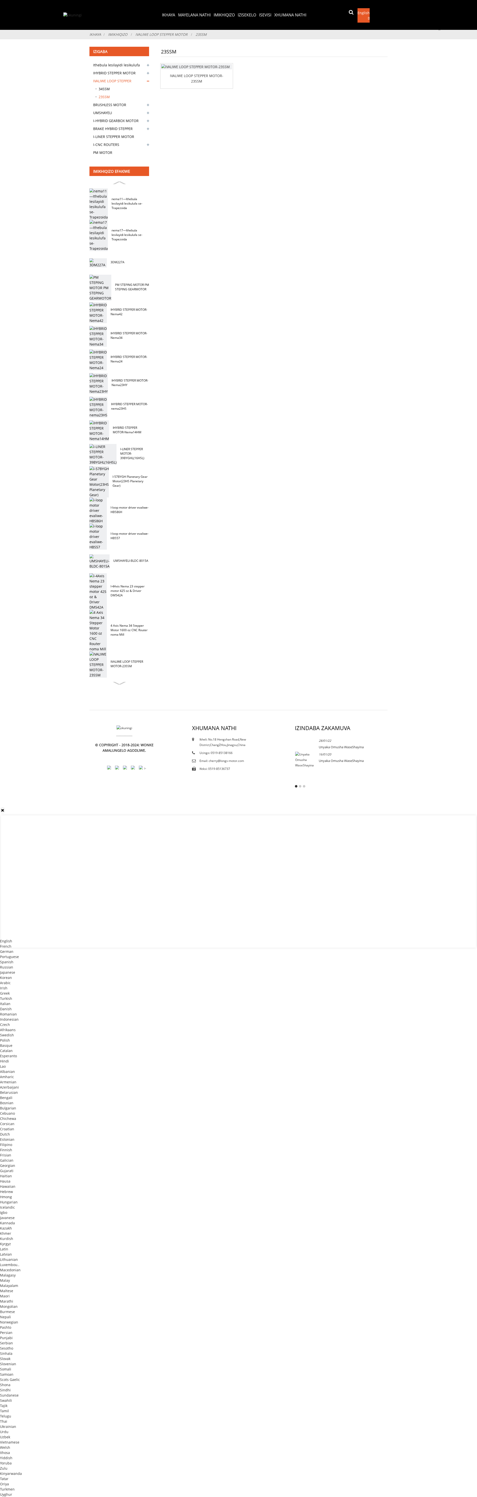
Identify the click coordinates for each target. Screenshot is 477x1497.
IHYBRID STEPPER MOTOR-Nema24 (129, 359)
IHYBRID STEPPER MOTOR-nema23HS (129, 406)
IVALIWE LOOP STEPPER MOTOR (161, 34)
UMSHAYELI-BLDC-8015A (130, 561)
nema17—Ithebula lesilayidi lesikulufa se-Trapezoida (127, 234)
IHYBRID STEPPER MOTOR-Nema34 (129, 335)
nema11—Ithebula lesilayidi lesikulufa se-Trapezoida (127, 203)
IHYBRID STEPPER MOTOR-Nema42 (129, 312)
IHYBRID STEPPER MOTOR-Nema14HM (127, 430)
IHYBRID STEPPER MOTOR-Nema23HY (130, 382)
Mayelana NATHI (194, 15)
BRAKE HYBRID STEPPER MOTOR (113, 129)
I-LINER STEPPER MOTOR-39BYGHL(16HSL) (132, 453)
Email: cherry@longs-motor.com (221, 761)
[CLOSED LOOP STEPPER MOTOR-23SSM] (196, 66)
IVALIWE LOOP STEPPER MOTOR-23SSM (127, 664)
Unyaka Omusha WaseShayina (341, 747)
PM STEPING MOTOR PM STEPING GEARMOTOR (132, 287)
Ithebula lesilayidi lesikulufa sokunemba (116, 66)
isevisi (265, 15)
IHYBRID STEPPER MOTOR (114, 73)
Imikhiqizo (224, 15)
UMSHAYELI (102, 112)
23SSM (201, 34)
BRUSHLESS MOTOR (109, 104)
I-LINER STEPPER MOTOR (113, 136)
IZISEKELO (247, 15)
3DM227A (117, 262)
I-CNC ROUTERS (106, 144)
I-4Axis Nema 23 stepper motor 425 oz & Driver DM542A (128, 590)
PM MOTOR (102, 152)
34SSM (104, 89)
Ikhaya (168, 15)
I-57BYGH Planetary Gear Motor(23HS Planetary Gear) (130, 481)
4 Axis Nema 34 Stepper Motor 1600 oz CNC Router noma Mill (129, 630)
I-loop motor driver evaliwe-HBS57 (130, 535)
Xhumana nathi (290, 15)
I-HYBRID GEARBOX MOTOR (116, 120)
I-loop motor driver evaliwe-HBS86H (130, 509)
